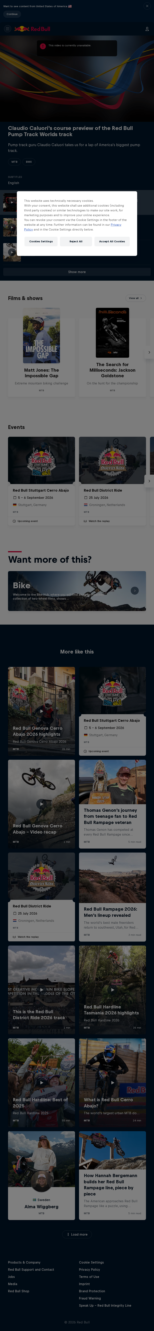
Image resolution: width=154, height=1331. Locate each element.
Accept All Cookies (112, 241)
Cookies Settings (41, 241)
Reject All (76, 241)
